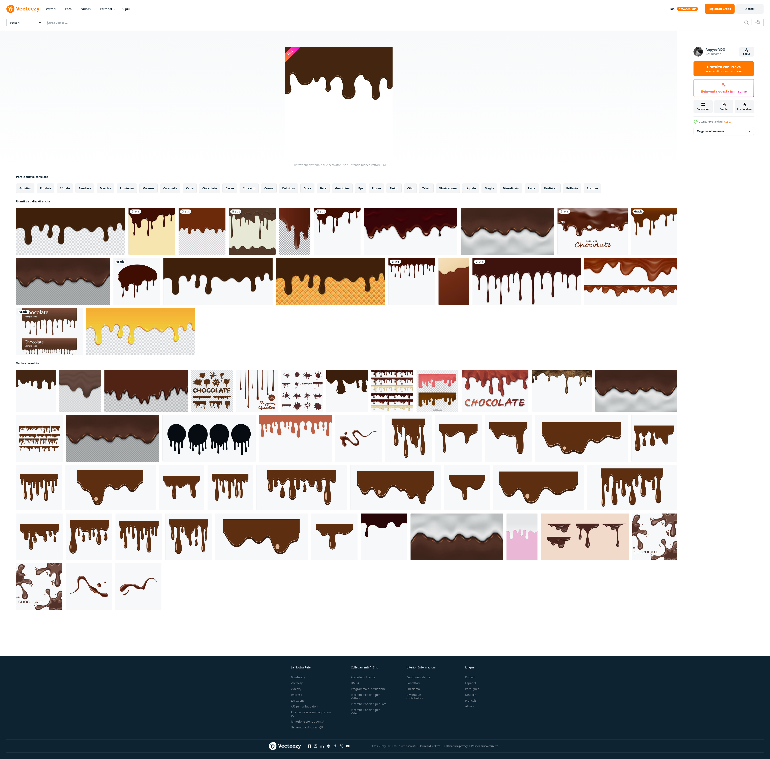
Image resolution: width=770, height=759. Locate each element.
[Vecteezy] (22, 9)
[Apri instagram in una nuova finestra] (315, 746)
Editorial (106, 9)
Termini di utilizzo (430, 746)
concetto (249, 188)
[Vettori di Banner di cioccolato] (49, 331)
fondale (45, 188)
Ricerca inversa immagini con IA (311, 714)
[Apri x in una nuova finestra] (341, 746)
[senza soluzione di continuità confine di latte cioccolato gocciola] (384, 537)
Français (470, 700)
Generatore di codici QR (307, 727)
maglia (489, 188)
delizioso (288, 188)
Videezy (296, 689)
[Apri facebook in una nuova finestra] (309, 746)
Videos (86, 9)
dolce (307, 188)
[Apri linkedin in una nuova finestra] (322, 746)
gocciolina (342, 188)
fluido (394, 188)
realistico (550, 188)
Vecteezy (297, 683)
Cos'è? (727, 121)
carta (189, 188)
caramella (170, 188)
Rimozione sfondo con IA (307, 721)
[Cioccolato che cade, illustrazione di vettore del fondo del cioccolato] (411, 281)
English (470, 677)
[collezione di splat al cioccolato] (212, 391)
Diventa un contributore (414, 696)
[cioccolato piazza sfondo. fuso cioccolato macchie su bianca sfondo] (654, 537)
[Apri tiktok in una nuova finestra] (335, 746)
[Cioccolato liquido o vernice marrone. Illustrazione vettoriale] (294, 231)
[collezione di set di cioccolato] (302, 391)
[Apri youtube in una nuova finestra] (347, 746)
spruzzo (592, 188)
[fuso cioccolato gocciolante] (146, 391)
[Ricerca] (746, 22)
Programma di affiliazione (368, 689)
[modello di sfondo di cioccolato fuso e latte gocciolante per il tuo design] (507, 231)
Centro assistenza (418, 677)
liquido (470, 188)
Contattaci (413, 683)
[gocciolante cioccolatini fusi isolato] (252, 231)
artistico (25, 188)
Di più (126, 9)
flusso (376, 188)
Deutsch (470, 695)
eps (360, 188)
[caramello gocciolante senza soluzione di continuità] (202, 231)
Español (470, 683)
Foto (68, 9)
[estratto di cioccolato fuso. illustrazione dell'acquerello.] (562, 391)
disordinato (511, 188)
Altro (468, 706)
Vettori (51, 9)
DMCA (355, 683)
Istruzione (298, 700)
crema (268, 188)
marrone (148, 188)
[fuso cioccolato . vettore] (80, 391)
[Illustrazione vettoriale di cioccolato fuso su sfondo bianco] (36, 391)
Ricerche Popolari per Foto (368, 704)
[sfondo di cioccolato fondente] (495, 391)
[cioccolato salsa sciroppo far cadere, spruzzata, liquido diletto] (138, 586)
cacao (230, 188)
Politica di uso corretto (484, 746)
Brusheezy (298, 677)
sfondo (65, 188)
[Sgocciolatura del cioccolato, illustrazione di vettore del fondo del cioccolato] (151, 231)
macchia (105, 188)
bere (323, 188)
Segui (746, 54)
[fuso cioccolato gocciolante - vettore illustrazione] (257, 391)
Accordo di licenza (363, 677)
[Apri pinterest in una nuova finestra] (328, 746)
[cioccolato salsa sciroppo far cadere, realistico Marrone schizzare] (358, 438)
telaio (426, 188)
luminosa (127, 188)
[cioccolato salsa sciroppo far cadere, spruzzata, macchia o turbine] (89, 586)
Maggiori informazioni (710, 131)
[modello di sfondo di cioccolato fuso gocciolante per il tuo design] (63, 281)
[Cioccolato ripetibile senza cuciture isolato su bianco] (592, 231)
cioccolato (209, 188)
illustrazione (448, 188)
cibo (410, 188)
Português (472, 689)
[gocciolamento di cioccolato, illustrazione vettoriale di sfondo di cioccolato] (526, 281)
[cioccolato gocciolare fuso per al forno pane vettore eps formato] (347, 391)
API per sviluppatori (304, 706)
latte (531, 188)
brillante (572, 188)
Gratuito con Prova (723, 68)
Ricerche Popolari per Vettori (365, 696)
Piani (672, 9)
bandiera (85, 188)
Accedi (749, 9)
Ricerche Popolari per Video (365, 711)
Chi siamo (413, 689)
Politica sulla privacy (456, 746)
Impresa (296, 695)
